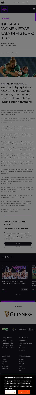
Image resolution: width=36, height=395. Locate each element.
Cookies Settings (10, 392)
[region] (18, 385)
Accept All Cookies (24, 392)
